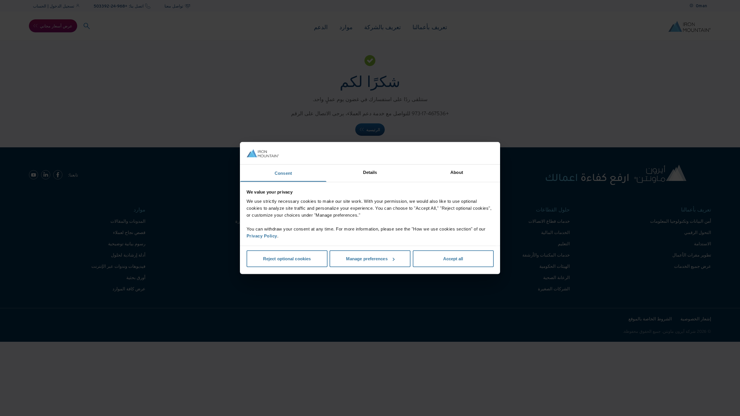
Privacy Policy (262, 235)
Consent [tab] (283, 172)
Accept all (453, 258)
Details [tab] (370, 172)
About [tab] (456, 172)
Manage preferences (367, 258)
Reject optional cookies (287, 258)
